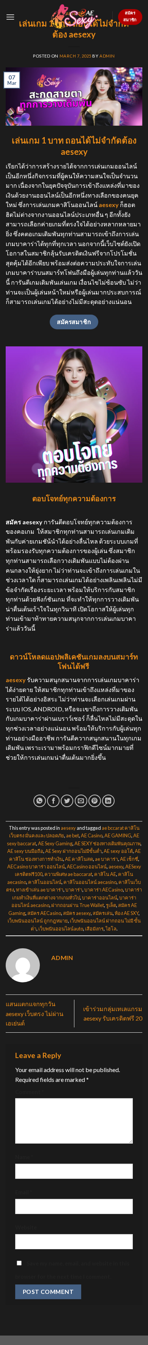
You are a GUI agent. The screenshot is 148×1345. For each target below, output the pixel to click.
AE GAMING (117, 835)
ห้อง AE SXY (127, 913)
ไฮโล (111, 929)
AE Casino (91, 835)
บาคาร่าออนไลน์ (99, 898)
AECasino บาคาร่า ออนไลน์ (36, 866)
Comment (29, 1092)
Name (24, 1157)
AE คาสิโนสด (79, 859)
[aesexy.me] (74, 17)
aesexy (68, 828)
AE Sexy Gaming (55, 843)
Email (23, 1192)
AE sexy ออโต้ (118, 851)
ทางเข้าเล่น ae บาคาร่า (39, 890)
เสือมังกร (94, 929)
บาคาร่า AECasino (103, 890)
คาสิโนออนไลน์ (44, 882)
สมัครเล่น (103, 913)
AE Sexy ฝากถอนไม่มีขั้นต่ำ (73, 851)
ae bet (72, 835)
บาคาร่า (73, 890)
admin (107, 55)
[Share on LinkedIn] (108, 801)
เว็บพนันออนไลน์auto (60, 929)
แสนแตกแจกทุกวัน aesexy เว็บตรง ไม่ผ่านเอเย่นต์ (34, 1013)
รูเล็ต (111, 905)
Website (26, 1227)
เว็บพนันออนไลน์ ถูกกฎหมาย (38, 921)
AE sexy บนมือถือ (25, 851)
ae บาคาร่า (106, 859)
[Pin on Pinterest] (94, 801)
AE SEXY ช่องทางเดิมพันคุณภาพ (107, 843)
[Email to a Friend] (81, 801)
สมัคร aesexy (77, 913)
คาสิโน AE (105, 874)
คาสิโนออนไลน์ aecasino (90, 882)
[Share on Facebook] (53, 801)
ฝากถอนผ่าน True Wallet (77, 905)
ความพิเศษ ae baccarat (68, 874)
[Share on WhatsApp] (39, 801)
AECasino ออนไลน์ (87, 866)
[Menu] (10, 17)
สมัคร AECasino (44, 913)
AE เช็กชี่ (129, 859)
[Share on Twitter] (67, 801)
